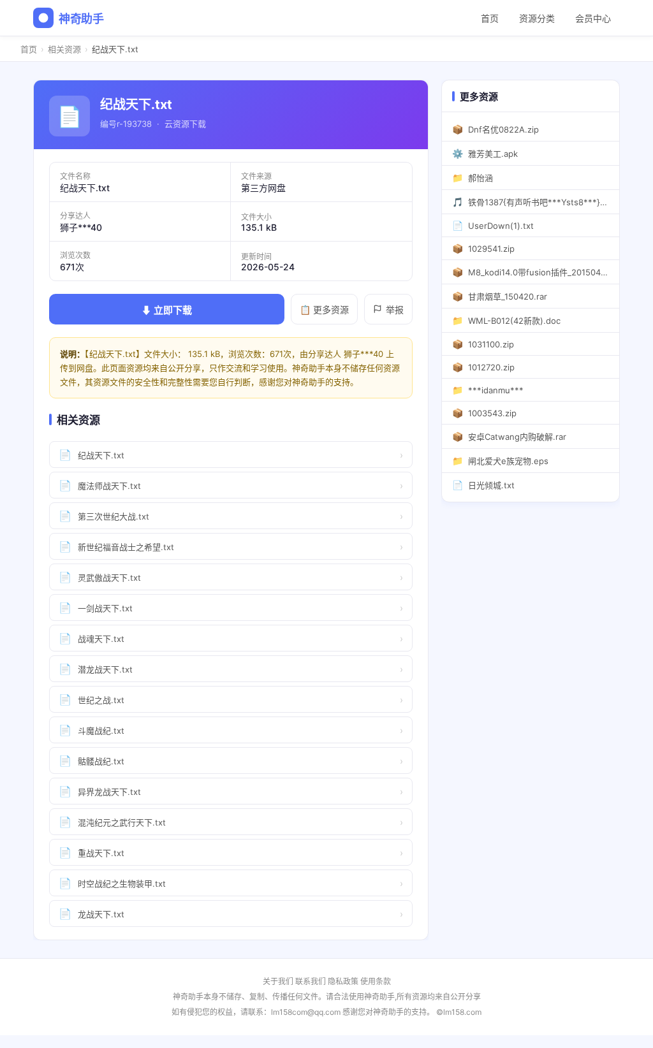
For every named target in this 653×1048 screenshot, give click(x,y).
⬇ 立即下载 (167, 310)
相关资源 (64, 49)
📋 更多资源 (324, 309)
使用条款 (375, 981)
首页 (490, 18)
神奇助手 (81, 18)
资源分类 (537, 18)
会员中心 (593, 18)
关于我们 (278, 981)
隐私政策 (343, 981)
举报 (395, 309)
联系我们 (310, 981)
